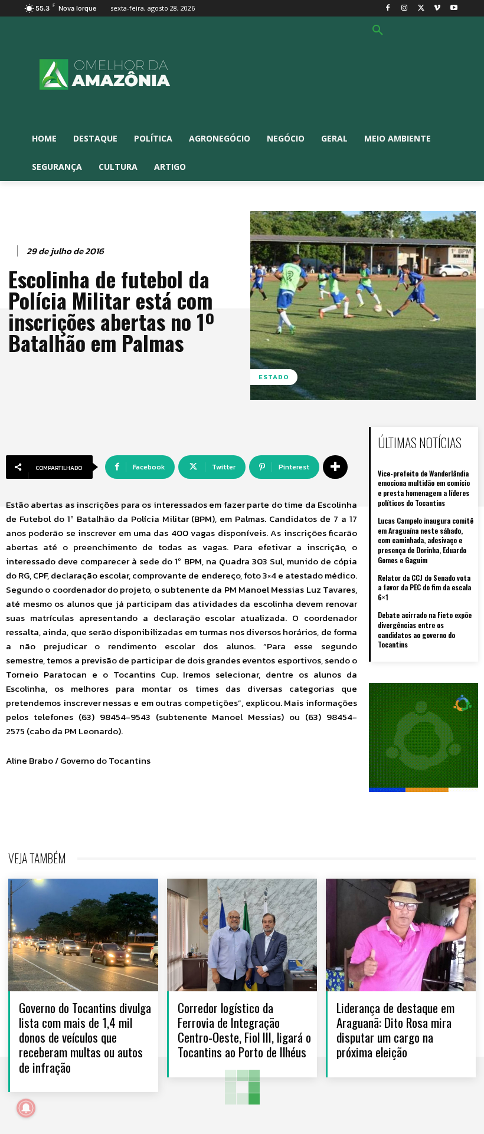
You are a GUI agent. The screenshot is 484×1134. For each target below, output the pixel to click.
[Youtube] (453, 8)
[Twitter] (421, 8)
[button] (378, 31)
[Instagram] (404, 8)
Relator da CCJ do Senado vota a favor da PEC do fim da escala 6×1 (424, 588)
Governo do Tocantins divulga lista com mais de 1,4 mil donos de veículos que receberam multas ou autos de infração (85, 1037)
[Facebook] (388, 8)
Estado (274, 377)
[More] (335, 467)
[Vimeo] (437, 8)
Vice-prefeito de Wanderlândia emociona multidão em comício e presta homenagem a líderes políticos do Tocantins (424, 488)
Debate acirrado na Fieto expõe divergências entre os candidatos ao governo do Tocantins (425, 629)
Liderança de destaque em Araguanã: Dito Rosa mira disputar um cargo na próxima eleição (395, 1029)
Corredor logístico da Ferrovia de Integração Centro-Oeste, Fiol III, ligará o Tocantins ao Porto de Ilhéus (244, 1029)
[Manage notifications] (26, 1108)
